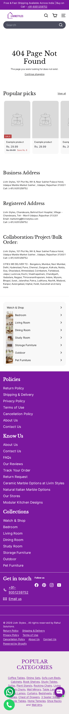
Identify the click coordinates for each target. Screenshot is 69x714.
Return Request (15, 477)
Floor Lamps (17, 693)
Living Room (13, 533)
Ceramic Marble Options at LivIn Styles (33, 483)
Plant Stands (24, 685)
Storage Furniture (17, 553)
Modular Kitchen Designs (23, 502)
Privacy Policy (14, 401)
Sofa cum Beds (51, 677)
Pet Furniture (13, 565)
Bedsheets (45, 693)
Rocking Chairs (43, 685)
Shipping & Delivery (18, 395)
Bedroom (10, 527)
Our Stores (11, 496)
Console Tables (17, 700)
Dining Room (13, 540)
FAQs (7, 457)
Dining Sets (33, 677)
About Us (10, 420)
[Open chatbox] (59, 692)
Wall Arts (37, 704)
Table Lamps (50, 689)
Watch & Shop (14, 520)
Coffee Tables (16, 677)
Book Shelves (31, 681)
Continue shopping (34, 74)
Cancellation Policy (18, 414)
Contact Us (12, 427)
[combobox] (34, 25)
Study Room (12, 546)
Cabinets (16, 681)
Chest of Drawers (29, 697)
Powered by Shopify (15, 643)
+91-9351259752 (37, 6)
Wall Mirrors (34, 689)
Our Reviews (13, 464)
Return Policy (13, 388)
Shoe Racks (54, 700)
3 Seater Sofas (50, 697)
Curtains (32, 693)
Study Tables (49, 681)
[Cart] (54, 15)
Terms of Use (13, 407)
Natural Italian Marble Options (26, 489)
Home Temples (37, 700)
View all (62, 93)
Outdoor (9, 559)
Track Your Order (16, 470)
